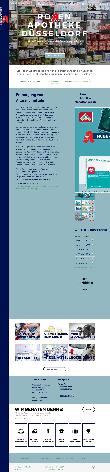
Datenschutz (44, 458)
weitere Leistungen (55, 369)
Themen (88, 409)
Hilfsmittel (27, 358)
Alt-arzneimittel (56, 356)
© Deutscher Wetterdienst (83, 267)
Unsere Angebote (54, 56)
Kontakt (84, 458)
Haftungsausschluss (64, 458)
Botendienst (83, 358)
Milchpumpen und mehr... (56, 335)
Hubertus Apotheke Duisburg (58, 81)
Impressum (24, 458)
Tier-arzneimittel (83, 335)
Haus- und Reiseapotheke (31, 335)
